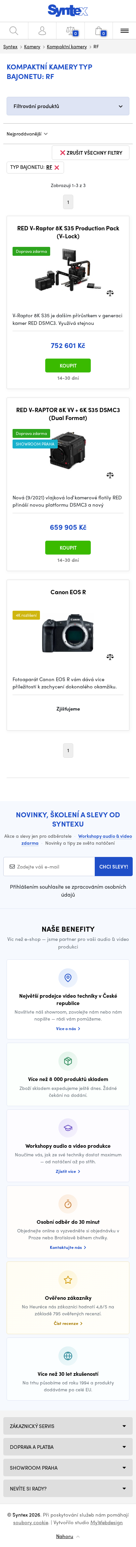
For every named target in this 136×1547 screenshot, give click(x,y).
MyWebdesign (106, 1522)
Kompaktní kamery (67, 46)
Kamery (32, 46)
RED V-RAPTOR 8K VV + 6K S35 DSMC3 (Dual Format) (68, 413)
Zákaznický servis (32, 1426)
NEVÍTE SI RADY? (28, 1488)
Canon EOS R (68, 592)
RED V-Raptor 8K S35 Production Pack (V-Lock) (68, 232)
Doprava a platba (31, 1446)
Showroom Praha (33, 1467)
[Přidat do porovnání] (110, 292)
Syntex (10, 46)
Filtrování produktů (36, 106)
